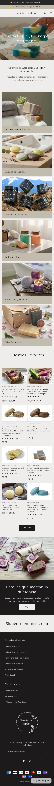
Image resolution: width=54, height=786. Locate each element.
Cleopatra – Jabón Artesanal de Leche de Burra (13, 469)
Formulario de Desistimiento (17, 658)
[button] (3, 13)
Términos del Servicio (14, 669)
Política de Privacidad (14, 664)
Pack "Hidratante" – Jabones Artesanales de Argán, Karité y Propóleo (13, 392)
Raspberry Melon (29, 781)
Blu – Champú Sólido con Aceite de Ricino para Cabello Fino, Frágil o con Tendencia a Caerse (38, 508)
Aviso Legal (10, 675)
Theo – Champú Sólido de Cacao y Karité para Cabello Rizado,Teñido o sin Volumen (38, 429)
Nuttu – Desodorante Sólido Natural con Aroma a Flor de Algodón (38, 470)
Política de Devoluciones (15, 652)
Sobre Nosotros (11, 691)
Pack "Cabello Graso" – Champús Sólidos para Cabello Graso (10, 507)
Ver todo (27, 528)
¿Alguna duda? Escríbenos (16, 702)
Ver (27, 607)
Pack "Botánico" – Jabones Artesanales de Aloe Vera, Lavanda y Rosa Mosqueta (37, 391)
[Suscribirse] (46, 752)
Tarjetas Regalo (11, 696)
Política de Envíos (12, 647)
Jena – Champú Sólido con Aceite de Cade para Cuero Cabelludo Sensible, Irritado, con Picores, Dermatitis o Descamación (13, 431)
